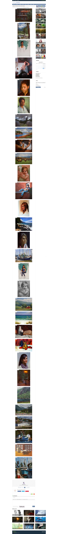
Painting (20, 4)
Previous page (19, 487)
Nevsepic (17, 3)
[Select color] (22, 499)
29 (43, 68)
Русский (39, 6)
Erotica (25, 4)
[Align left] (17, 499)
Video (33, 4)
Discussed (18, 0)
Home (13, 0)
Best (15, 0)
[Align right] (19, 499)
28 (42, 68)
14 (42, 66)
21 (42, 67)
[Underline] (15, 499)
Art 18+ (23, 4)
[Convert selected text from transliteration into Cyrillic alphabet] (25, 499)
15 (43, 66)
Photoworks (17, 4)
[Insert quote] (24, 499)
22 (43, 67)
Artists (14, 4)
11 (38, 66)
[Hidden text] (23, 499)
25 (38, 68)
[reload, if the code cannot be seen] (22, 507)
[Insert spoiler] (27, 499)
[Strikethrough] (16, 499)
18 (38, 67)
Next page (28, 487)
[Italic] (14, 499)
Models (28, 4)
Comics (31, 4)
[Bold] (13, 499)
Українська (43, 6)
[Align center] (18, 499)
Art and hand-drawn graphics (26, 7)
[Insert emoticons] (21, 499)
